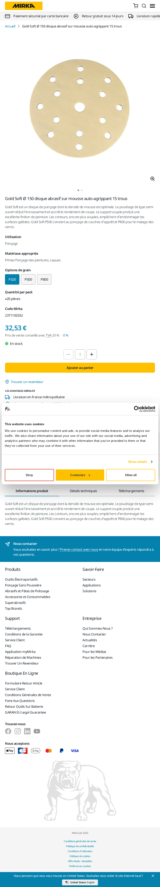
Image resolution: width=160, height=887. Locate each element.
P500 (28, 279)
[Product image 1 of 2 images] (80, 109)
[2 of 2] (81, 190)
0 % (65, 335)
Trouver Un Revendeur (22, 663)
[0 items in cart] (135, 5)
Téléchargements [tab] (131, 491)
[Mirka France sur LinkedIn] (27, 731)
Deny (29, 475)
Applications (91, 585)
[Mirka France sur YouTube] (37, 731)
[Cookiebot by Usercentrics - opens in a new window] (137, 409)
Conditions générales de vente (80, 841)
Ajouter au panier (80, 367)
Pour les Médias (94, 651)
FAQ (8, 646)
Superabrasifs (15, 602)
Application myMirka (20, 651)
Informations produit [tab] (32, 491)
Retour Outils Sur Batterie (24, 706)
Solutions (89, 591)
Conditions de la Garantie (23, 634)
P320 (12, 279)
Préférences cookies (80, 866)
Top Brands (13, 608)
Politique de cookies (80, 856)
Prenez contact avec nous (79, 549)
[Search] (143, 5)
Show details (137, 461)
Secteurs (88, 579)
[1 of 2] (78, 190)
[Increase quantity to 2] (92, 354)
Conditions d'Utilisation (80, 851)
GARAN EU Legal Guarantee (25, 712)
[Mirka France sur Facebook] (8, 731)
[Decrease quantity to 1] (68, 354)
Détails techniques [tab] (83, 491)
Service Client (15, 640)
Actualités (89, 640)
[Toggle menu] (152, 6)
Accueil (10, 26)
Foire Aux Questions (20, 700)
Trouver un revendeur (27, 382)
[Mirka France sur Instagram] (18, 731)
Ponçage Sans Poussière (23, 585)
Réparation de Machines (23, 657)
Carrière (88, 646)
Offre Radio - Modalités (80, 861)
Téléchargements (18, 628)
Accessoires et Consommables (27, 597)
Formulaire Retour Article (23, 683)
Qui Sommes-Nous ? (97, 628)
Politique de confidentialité (80, 846)
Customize (77, 475)
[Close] (153, 876)
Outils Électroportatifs (21, 579)
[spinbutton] (80, 354)
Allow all (130, 475)
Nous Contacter (94, 634)
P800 (44, 279)
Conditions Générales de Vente (28, 695)
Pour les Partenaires (97, 657)
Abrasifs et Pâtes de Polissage (27, 591)
